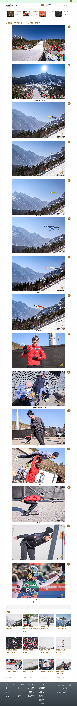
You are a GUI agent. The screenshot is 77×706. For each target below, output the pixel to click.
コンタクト (65, 687)
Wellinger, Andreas (41, 703)
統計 (6, 692)
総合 (6, 689)
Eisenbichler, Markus (42, 688)
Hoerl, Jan (40, 691)
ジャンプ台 (8, 693)
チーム (18, 693)
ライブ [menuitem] (20, 9)
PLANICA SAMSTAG (28, 672)
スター (18, 696)
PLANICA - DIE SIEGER (12, 672)
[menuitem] (64, 5)
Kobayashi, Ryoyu (41, 692)
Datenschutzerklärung (64, 689)
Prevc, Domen (41, 697)
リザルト (7, 688)
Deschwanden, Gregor (42, 687)
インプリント (64, 688)
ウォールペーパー (20, 689)
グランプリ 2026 (31, 687)
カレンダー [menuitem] (31, 9)
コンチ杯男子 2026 (31, 689)
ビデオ (18, 687)
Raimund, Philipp (41, 699)
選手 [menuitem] (36, 9)
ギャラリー (19, 688)
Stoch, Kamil (41, 700)
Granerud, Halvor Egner (42, 689)
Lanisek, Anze (41, 695)
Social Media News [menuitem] (60, 9)
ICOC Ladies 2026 (30, 691)
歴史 (6, 695)
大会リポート (8, 691)
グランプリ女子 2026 (31, 688)
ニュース (7, 687)
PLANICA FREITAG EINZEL (46, 672)
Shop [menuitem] (54, 9)
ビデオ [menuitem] (51, 9)
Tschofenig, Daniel (41, 701)
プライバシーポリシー (35, 0)
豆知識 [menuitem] (46, 9)
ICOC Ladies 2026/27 (31, 696)
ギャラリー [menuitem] (41, 9)
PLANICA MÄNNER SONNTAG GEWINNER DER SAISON (30, 629)
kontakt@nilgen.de (28, 607)
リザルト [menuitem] (25, 9)
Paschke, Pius (41, 696)
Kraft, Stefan (40, 693)
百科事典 (7, 696)
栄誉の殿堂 (19, 695)
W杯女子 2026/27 (31, 693)
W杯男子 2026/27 (31, 692)
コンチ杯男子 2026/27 (32, 695)
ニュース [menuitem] (15, 9)
